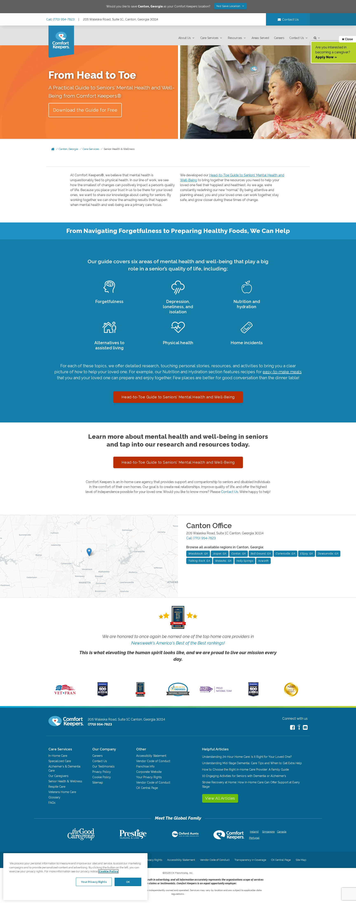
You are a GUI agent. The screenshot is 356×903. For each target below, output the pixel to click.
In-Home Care (57, 755)
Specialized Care (59, 761)
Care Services (209, 38)
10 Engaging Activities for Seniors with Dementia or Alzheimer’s (244, 776)
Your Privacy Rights (149, 777)
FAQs (51, 802)
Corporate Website (149, 771)
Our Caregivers (58, 776)
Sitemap (97, 782)
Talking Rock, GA (199, 560)
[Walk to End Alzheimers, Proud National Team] (215, 692)
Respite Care (56, 786)
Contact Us (296, 38)
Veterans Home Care (62, 792)
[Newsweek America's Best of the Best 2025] (140, 695)
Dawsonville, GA (328, 553)
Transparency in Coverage (250, 859)
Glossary (54, 797)
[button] (186, 38)
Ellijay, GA (306, 553)
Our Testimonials (103, 766)
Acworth (263, 560)
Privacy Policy (101, 771)
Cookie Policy (101, 777)
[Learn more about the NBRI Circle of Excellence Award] (291, 695)
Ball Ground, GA (261, 553)
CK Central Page (147, 788)
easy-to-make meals (282, 371)
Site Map (301, 859)
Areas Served (260, 38)
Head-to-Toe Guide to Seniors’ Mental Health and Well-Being (178, 397)
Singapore (268, 831)
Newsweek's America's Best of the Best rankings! (178, 643)
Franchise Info (145, 766)
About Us (184, 38)
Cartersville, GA (285, 553)
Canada (281, 831)
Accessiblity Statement (151, 755)
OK (128, 881)
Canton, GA (238, 553)
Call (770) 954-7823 (60, 19)
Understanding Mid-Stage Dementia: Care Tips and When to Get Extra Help (252, 763)
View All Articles (220, 798)
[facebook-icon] (292, 727)
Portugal (254, 837)
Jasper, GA (219, 553)
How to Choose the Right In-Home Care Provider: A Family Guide (245, 769)
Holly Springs (245, 560)
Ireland (254, 831)
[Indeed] (299, 728)
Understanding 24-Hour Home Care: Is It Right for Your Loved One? (247, 756)
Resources (235, 38)
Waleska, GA (223, 560)
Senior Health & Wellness (119, 149)
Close (348, 39)
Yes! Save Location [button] (228, 6)
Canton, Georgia (68, 149)
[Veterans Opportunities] (65, 695)
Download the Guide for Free (85, 110)
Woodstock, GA (198, 553)
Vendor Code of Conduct (153, 761)
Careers (279, 38)
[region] (75, 876)
